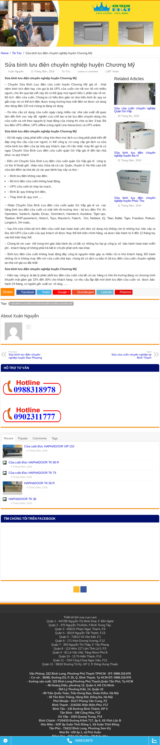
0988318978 (84, 740)
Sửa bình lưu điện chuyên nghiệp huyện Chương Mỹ (41, 303)
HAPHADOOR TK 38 (22, 499)
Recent (8, 438)
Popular (23, 438)
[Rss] (76, 589)
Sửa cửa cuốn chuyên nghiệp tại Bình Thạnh (131, 355)
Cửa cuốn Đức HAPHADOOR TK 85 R (34, 462)
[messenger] (5, 740)
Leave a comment (88, 71)
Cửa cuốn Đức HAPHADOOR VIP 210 (49, 446)
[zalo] (154, 740)
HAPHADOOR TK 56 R (39, 483)
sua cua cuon (88, 617)
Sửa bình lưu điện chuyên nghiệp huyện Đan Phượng (25, 355)
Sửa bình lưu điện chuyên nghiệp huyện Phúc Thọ (134, 199)
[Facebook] (83, 589)
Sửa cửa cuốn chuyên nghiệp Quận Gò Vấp (134, 110)
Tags (55, 438)
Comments (40, 438)
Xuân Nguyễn (15, 71)
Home (5, 53)
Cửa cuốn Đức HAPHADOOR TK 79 (32, 472)
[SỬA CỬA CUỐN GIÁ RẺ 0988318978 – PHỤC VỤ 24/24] (80, 23)
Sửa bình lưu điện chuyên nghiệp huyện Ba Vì (134, 154)
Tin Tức (17, 53)
